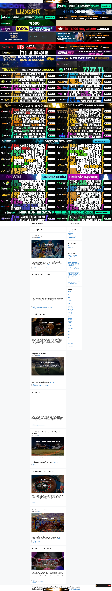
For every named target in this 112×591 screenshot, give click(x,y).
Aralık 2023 (70, 319)
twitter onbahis (74, 282)
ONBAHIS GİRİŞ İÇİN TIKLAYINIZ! (56, 43)
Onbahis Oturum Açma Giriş (41, 548)
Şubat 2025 (70, 298)
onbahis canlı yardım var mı (41, 307)
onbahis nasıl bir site (77, 274)
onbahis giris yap (71, 265)
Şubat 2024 (70, 316)
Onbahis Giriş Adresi (37, 223)
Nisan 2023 (70, 331)
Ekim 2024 (70, 304)
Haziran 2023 (70, 328)
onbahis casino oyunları (76, 283)
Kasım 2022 (70, 338)
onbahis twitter (74, 278)
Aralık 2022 (70, 337)
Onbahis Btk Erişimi (71, 237)
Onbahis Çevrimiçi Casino (36, 425)
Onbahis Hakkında (38, 314)
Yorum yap (34, 268)
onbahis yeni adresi (71, 281)
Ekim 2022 (70, 340)
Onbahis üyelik (70, 282)
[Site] (28, 75)
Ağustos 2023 (70, 325)
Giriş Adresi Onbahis (38, 354)
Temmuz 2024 (70, 309)
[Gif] (56, 105)
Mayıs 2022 (70, 347)
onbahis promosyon (71, 276)
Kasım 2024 (70, 303)
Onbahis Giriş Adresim (39, 510)
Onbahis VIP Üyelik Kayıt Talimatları (44, 385)
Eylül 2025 (70, 294)
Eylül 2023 (70, 324)
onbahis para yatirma (71, 275)
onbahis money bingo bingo (45, 267)
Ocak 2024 (70, 318)
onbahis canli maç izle (71, 263)
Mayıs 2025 (70, 297)
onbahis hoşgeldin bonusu (49, 307)
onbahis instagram (71, 273)
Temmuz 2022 (70, 344)
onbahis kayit (76, 273)
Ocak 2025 (70, 300)
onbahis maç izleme (71, 274)
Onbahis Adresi (71, 231)
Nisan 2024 (70, 313)
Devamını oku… (48, 264)
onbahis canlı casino (77, 263)
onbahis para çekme (76, 275)
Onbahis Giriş (77, 223)
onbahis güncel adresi (71, 271)
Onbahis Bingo (36, 236)
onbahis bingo (35, 267)
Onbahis (72, 223)
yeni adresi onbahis (71, 283)
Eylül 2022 (70, 341)
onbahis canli (69, 262)
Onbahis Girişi (36, 392)
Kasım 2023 (70, 321)
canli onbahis (34, 307)
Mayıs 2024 (70, 312)
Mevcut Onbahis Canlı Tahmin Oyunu (44, 471)
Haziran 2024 (70, 310)
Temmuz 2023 (70, 327)
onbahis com (39, 267)
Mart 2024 (70, 315)
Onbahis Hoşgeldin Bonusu (41, 274)
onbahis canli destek (74, 262)
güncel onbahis (76, 257)
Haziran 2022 (70, 346)
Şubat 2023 (70, 334)
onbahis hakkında (77, 272)
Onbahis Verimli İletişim (72, 236)
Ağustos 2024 (70, 307)
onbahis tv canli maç (77, 277)
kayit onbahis (70, 258)
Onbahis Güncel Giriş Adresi (71, 272)
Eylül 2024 (70, 306)
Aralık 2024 (70, 301)
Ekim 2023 (70, 322)
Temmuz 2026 (70, 291)
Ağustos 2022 (70, 343)
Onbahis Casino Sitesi (71, 264)
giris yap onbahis (74, 255)
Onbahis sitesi (70, 277)
